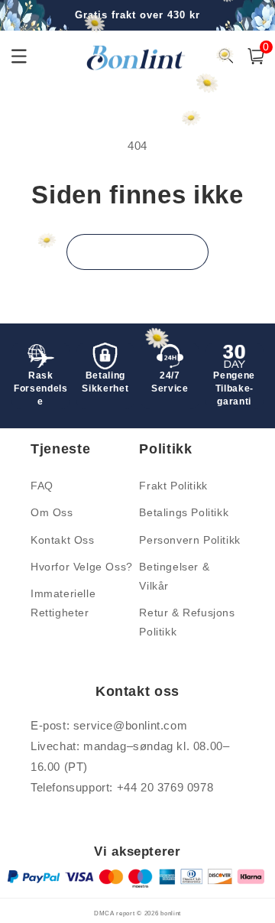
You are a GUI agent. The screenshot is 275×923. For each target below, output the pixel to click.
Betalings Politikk (183, 512)
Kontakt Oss (63, 540)
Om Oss (52, 512)
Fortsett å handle (137, 251)
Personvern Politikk (189, 540)
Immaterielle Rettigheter (63, 603)
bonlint (170, 913)
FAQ (42, 485)
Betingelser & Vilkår (174, 576)
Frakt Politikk (173, 485)
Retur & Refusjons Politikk (187, 622)
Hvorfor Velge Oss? (82, 567)
